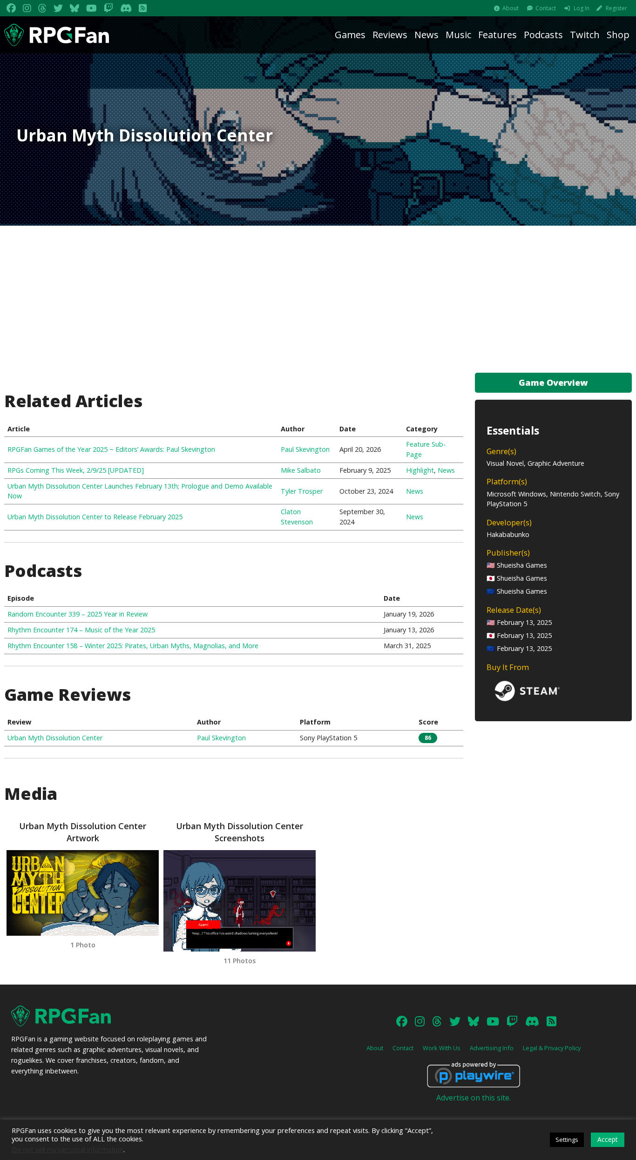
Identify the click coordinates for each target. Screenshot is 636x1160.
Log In (581, 8)
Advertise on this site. (473, 1098)
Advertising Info (492, 1048)
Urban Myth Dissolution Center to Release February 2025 (95, 516)
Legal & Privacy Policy (552, 1048)
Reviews (389, 34)
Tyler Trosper (302, 491)
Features (497, 34)
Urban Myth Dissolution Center (54, 737)
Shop (618, 34)
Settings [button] (566, 1139)
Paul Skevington (305, 449)
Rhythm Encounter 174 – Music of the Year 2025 (81, 629)
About (510, 8)
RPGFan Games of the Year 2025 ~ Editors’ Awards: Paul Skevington (111, 449)
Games (350, 34)
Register (616, 8)
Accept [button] (607, 1139)
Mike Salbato (301, 470)
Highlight (420, 470)
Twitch (585, 34)
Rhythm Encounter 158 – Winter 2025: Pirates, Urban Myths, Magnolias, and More (132, 645)
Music (458, 34)
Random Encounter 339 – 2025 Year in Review (77, 614)
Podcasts (543, 34)
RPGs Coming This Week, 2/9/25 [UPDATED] (75, 470)
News (426, 34)
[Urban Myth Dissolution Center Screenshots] (239, 901)
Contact (545, 8)
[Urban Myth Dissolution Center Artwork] (83, 893)
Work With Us (441, 1048)
